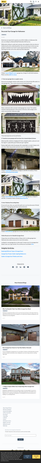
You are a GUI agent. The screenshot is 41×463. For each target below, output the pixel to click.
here (32, 244)
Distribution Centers (7, 420)
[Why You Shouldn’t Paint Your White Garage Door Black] (20, 296)
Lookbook (5, 417)
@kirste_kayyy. (13, 74)
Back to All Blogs (7, 28)
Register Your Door (7, 422)
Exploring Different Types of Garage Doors (12, 251)
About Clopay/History (7, 407)
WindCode (5, 425)
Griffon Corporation (7, 412)
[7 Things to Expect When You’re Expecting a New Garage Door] (20, 374)
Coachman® (8, 170)
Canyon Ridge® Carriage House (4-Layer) (15, 196)
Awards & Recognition (7, 411)
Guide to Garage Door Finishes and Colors (11, 256)
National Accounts (6, 424)
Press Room (5, 414)
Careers (4, 419)
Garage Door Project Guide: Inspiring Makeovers (13, 254)
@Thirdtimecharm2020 (12, 172)
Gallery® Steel (9, 231)
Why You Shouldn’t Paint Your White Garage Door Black (17, 309)
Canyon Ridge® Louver (11, 73)
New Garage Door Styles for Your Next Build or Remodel (17, 347)
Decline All (36, 456)
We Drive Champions (7, 409)
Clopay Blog (5, 416)
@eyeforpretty (24, 198)
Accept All (28, 456)
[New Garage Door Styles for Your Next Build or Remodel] (20, 335)
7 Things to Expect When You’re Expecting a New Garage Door (18, 386)
